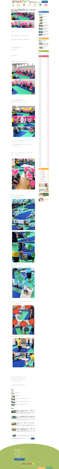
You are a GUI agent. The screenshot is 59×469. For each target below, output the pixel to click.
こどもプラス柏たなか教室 (42, 181)
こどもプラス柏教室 (41, 179)
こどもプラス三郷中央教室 (42, 176)
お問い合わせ (20, 459)
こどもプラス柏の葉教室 (42, 174)
